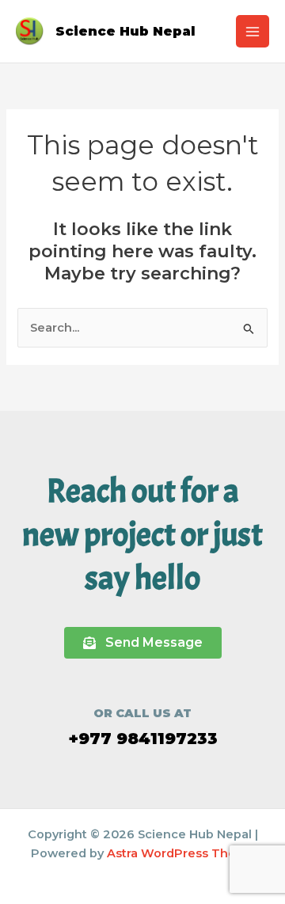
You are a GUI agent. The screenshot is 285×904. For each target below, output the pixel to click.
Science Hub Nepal (125, 31)
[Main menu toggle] (252, 31)
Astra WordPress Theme (181, 853)
